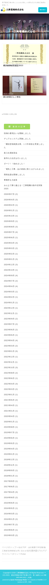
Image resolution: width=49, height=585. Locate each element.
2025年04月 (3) (11, 243)
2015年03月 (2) (11, 535)
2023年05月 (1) (11, 335)
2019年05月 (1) (11, 443)
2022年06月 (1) (11, 378)
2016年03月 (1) (11, 514)
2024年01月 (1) (11, 303)
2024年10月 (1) (11, 270)
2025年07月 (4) (11, 232)
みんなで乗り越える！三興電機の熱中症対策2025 (23, 187)
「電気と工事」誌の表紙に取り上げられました (24, 169)
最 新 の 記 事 (18, 127)
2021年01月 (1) (11, 411)
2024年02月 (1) (11, 297)
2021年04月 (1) (11, 405)
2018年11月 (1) (11, 465)
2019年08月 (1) (11, 427)
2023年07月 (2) (11, 324)
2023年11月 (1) (11, 313)
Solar (23, 554)
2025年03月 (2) (11, 248)
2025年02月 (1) (11, 254)
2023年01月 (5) (11, 351)
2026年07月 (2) (11, 194)
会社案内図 (32, 551)
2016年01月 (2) (11, 519)
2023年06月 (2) (11, 330)
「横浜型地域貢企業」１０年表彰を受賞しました (24, 145)
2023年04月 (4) (11, 340)
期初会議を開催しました (14, 174)
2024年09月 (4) (11, 275)
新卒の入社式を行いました (15, 158)
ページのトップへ (10, 547)
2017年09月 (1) (11, 481)
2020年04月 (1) (11, 416)
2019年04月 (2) (11, 449)
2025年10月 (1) (11, 216)
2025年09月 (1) (11, 221)
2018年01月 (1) (11, 476)
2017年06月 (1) (11, 487)
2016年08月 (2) (11, 497)
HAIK (29, 582)
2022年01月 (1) (11, 395)
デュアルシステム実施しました (17, 139)
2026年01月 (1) (11, 210)
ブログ (41, 551)
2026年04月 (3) (11, 200)
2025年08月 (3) (11, 227)
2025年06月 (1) (11, 237)
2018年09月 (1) (11, 470)
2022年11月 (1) (11, 362)
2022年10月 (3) (11, 367)
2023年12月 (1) (11, 308)
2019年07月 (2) (11, 432)
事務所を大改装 (10, 180)
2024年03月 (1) (11, 292)
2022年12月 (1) (11, 357)
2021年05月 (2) (11, 400)
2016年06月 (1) (11, 503)
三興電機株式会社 (22, 573)
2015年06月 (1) (11, 530)
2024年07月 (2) (11, 281)
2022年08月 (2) (11, 373)
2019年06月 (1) (11, 438)
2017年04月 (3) (11, 492)
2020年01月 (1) (11, 422)
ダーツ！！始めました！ (14, 164)
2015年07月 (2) (11, 524)
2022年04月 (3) (11, 384)
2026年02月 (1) (11, 205)
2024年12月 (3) (11, 265)
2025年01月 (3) (11, 259)
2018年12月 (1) (11, 459)
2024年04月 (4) (11, 286)
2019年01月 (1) (11, 454)
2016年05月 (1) (11, 508)
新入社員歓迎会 (10, 153)
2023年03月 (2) (11, 346)
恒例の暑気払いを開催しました (17, 133)
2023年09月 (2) (11, 319)
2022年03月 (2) (11, 389)
